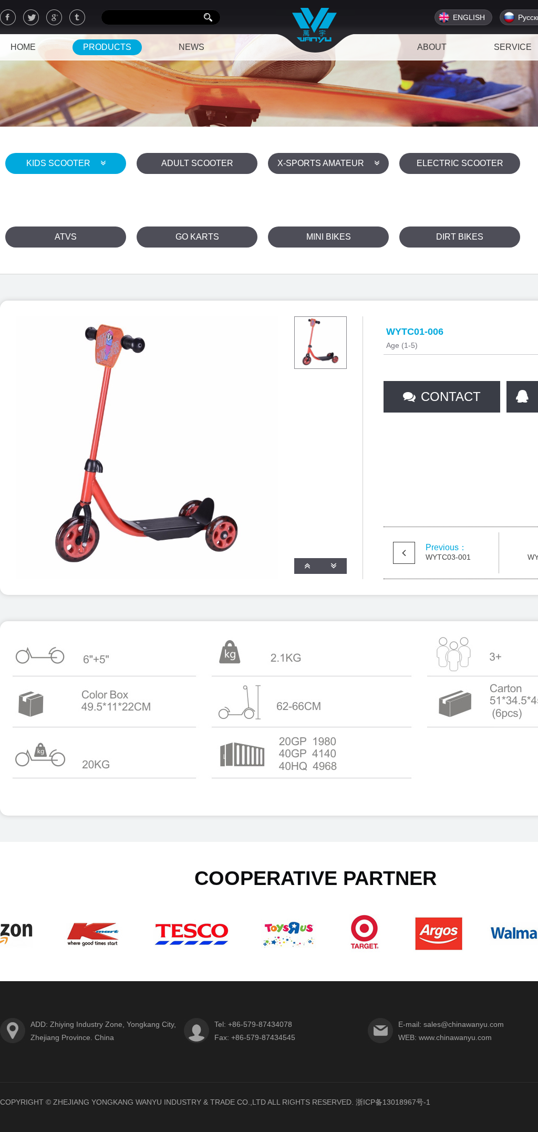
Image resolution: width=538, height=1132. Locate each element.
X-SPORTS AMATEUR (321, 163)
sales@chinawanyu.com (463, 1024)
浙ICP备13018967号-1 (393, 1102)
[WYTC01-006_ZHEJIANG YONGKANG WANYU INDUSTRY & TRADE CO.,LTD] (315, 27)
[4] (182, 951)
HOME (23, 47)
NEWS (191, 47)
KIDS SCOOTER (59, 163)
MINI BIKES (328, 236)
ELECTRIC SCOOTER (460, 163)
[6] (355, 951)
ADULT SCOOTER (197, 163)
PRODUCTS (107, 47)
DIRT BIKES (459, 236)
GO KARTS (197, 236)
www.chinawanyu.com (455, 1037)
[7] (427, 951)
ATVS (66, 236)
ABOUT (432, 47)
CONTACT (451, 396)
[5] (279, 951)
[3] (83, 951)
